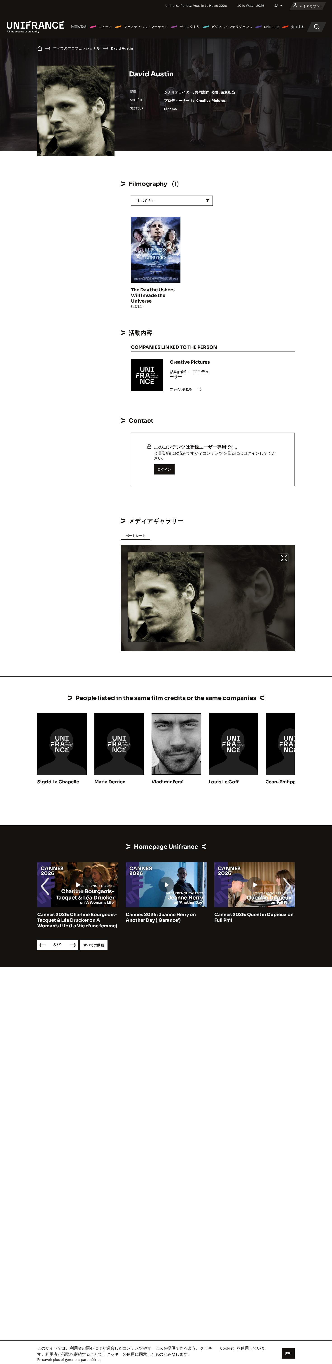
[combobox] (172, 201)
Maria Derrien (110, 782)
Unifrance (271, 27)
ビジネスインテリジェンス (232, 27)
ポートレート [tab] (135, 536)
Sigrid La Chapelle (58, 782)
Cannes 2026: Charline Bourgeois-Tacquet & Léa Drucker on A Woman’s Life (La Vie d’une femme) (77, 920)
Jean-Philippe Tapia (289, 782)
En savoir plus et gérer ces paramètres (68, 1359)
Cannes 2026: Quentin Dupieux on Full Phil (254, 917)
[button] (284, 558)
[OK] (288, 1353)
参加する (297, 27)
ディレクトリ (190, 27)
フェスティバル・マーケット (146, 27)
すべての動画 (94, 945)
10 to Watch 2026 (250, 5)
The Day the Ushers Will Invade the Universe (153, 295)
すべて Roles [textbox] (147, 200)
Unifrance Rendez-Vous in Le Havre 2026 (196, 5)
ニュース (105, 27)
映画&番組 (79, 27)
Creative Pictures (211, 100)
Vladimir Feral (168, 782)
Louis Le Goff (224, 782)
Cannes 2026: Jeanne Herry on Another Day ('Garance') (161, 917)
